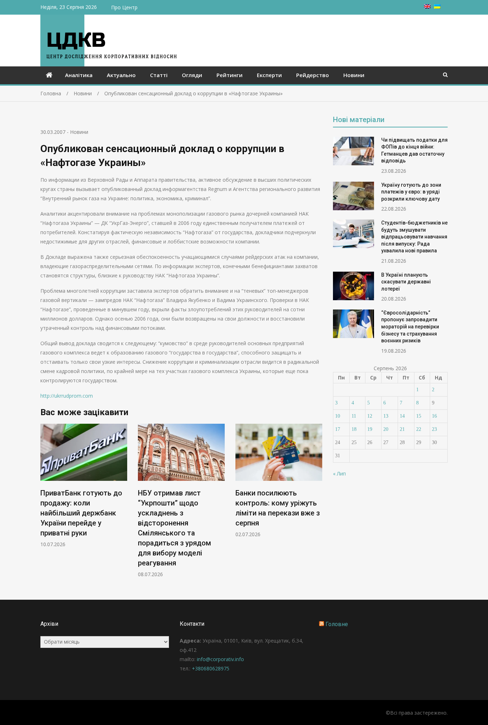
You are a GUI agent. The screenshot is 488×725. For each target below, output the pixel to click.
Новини (353, 75)
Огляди (192, 75)
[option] (84, 486)
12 (369, 416)
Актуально (121, 75)
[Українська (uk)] (437, 6)
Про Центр (124, 7)
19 (369, 429)
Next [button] (317, 504)
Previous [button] (45, 504)
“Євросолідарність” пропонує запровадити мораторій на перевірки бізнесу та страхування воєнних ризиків (410, 326)
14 (402, 416)
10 (337, 416)
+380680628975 (210, 668)
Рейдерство (312, 75)
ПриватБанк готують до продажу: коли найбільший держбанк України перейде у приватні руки (81, 513)
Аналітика (79, 75)
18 (354, 429)
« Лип (339, 473)
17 (337, 429)
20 (385, 429)
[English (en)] (427, 6)
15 (418, 416)
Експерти (269, 75)
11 (354, 416)
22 (418, 429)
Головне (336, 624)
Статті (159, 75)
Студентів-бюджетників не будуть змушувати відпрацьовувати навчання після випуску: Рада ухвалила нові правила (414, 236)
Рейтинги (229, 75)
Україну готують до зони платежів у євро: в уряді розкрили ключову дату (411, 192)
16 (434, 416)
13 (385, 416)
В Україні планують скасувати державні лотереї (406, 282)
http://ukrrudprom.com (66, 395)
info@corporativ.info (220, 659)
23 (434, 429)
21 (402, 429)
